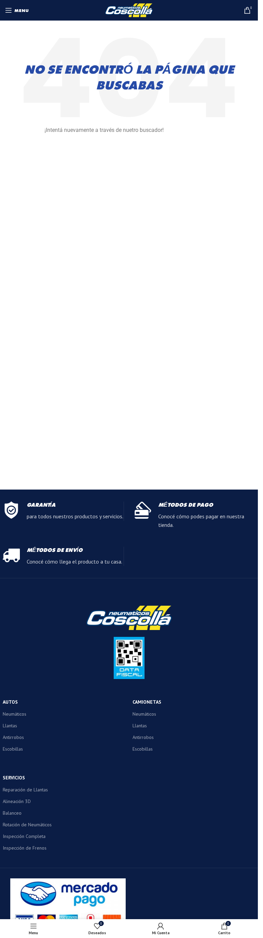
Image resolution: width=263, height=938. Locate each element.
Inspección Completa (24, 836)
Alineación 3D (17, 801)
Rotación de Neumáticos (27, 825)
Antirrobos (13, 737)
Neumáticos (14, 714)
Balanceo (12, 813)
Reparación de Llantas (25, 790)
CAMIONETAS (147, 702)
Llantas (10, 726)
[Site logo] (129, 9)
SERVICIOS (14, 778)
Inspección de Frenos (25, 848)
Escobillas (13, 749)
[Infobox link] (63, 511)
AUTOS (10, 702)
